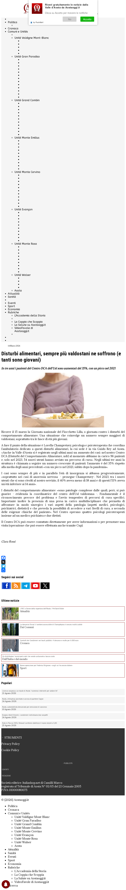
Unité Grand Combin (27, 100)
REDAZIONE (6, 776)
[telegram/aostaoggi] (25, 585)
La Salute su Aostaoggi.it (30, 324)
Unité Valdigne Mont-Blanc (31, 37)
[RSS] (16, 585)
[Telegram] (63, 566)
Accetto (87, 19)
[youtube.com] (35, 585)
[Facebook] (63, 558)
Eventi (12, 303)
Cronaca (13, 28)
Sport (11, 306)
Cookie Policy (10, 750)
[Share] (63, 570)
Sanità (12, 296)
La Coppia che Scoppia (28, 321)
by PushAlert (38, 22)
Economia (14, 309)
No (69, 19)
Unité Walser (22, 275)
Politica (12, 22)
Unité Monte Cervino (27, 172)
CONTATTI (5, 769)
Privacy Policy (10, 744)
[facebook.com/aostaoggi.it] (6, 585)
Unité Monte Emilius (26, 137)
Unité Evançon (23, 209)
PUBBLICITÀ (68, 763)
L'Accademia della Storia (29, 315)
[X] (63, 562)
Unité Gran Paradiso (27, 56)
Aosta (18, 290)
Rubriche (13, 312)
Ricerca (13, 885)
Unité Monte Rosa (25, 243)
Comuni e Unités (18, 31)
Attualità (14, 293)
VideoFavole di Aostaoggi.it (23, 329)
